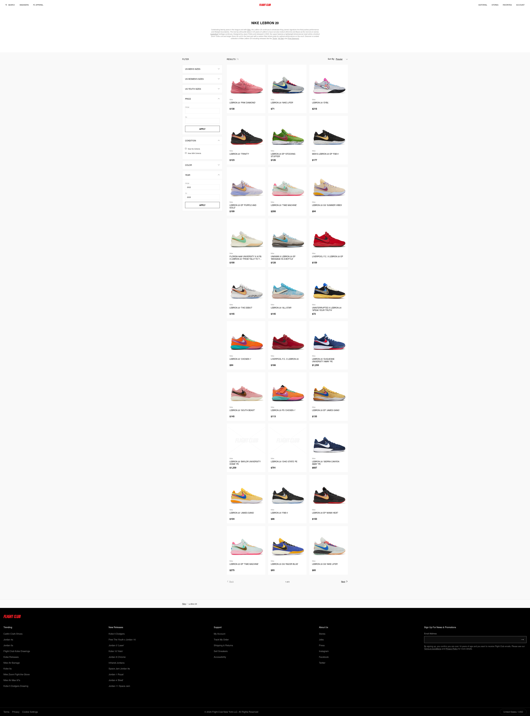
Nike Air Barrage (11, 662)
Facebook (324, 657)
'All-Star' (281, 38)
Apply (202, 129)
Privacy (15, 711)
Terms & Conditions (432, 648)
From (187, 107)
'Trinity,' (275, 38)
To (186, 117)
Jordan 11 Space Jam (119, 686)
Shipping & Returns (223, 645)
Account (520, 5)
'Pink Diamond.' (293, 38)
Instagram (324, 651)
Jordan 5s (8, 645)
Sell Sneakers (221, 651)
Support (218, 627)
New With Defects (194, 153)
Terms (6, 711)
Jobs (321, 639)
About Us (323, 627)
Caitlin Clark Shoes (12, 633)
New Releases (116, 627)
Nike (184, 603)
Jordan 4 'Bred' (116, 680)
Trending (7, 627)
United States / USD (513, 711)
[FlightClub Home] (265, 5)
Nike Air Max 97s (11, 680)
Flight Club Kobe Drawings (16, 651)
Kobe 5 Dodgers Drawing (15, 686)
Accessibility (220, 657)
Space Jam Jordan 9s (119, 668)
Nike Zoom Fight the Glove (16, 674)
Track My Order (221, 639)
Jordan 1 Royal (116, 674)
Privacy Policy (452, 648)
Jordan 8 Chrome (117, 657)
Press (322, 645)
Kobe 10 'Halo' (116, 651)
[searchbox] (11, 5)
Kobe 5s (7, 668)
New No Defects (194, 149)
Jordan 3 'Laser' (116, 645)
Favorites (507, 5)
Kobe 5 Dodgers (117, 633)
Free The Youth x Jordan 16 (122, 639)
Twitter (322, 662)
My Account (219, 633)
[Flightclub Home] (12, 617)
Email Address (430, 633)
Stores (322, 633)
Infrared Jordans (116, 662)
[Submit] (522, 639)
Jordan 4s (8, 639)
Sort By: (331, 58)
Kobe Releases (11, 657)
